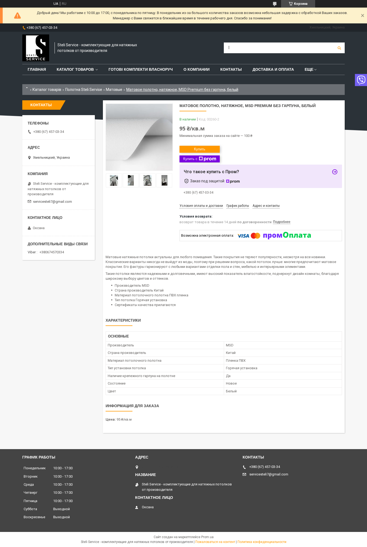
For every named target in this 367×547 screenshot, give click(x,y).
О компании (197, 69)
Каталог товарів (47, 89)
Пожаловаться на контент (215, 542)
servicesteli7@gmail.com (52, 202)
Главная (37, 69)
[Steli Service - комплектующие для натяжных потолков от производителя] (35, 47)
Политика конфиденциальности (262, 542)
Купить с (190, 159)
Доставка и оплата (273, 69)
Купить (199, 149)
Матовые (114, 89)
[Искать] (339, 47)
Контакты (231, 69)
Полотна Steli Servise (83, 89)
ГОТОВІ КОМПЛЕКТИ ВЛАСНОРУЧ (141, 69)
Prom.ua (207, 537)
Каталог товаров (75, 69)
